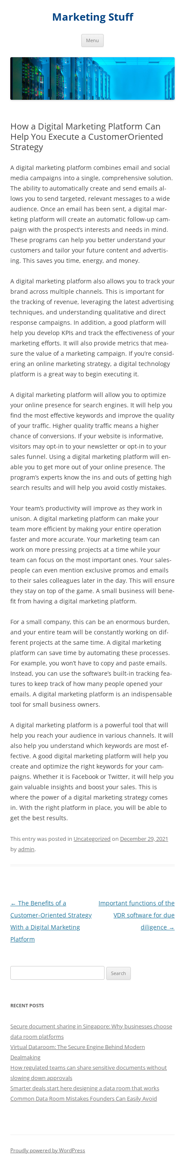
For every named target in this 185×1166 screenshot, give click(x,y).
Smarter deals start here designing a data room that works (84, 1088)
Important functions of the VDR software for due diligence (137, 915)
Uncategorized (92, 839)
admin (26, 849)
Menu (92, 40)
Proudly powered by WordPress (47, 1150)
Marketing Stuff (92, 17)
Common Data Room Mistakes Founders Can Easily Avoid (83, 1098)
